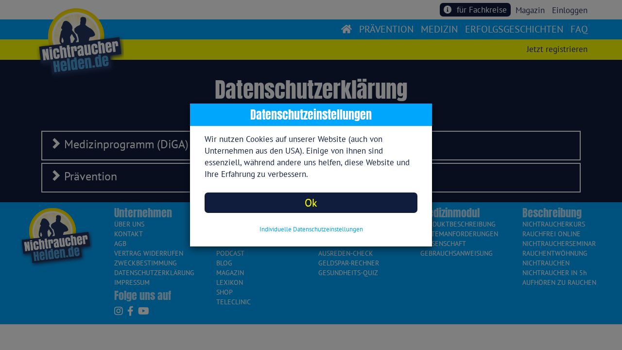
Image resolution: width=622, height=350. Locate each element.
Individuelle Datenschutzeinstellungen (311, 229)
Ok (311, 202)
